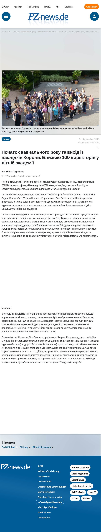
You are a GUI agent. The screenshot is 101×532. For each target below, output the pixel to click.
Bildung (24, 447)
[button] (4, 73)
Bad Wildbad (8, 447)
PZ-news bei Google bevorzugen (21, 176)
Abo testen (91, 6)
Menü (6, 16)
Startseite (6, 31)
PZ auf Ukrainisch (41, 447)
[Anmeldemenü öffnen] (94, 16)
